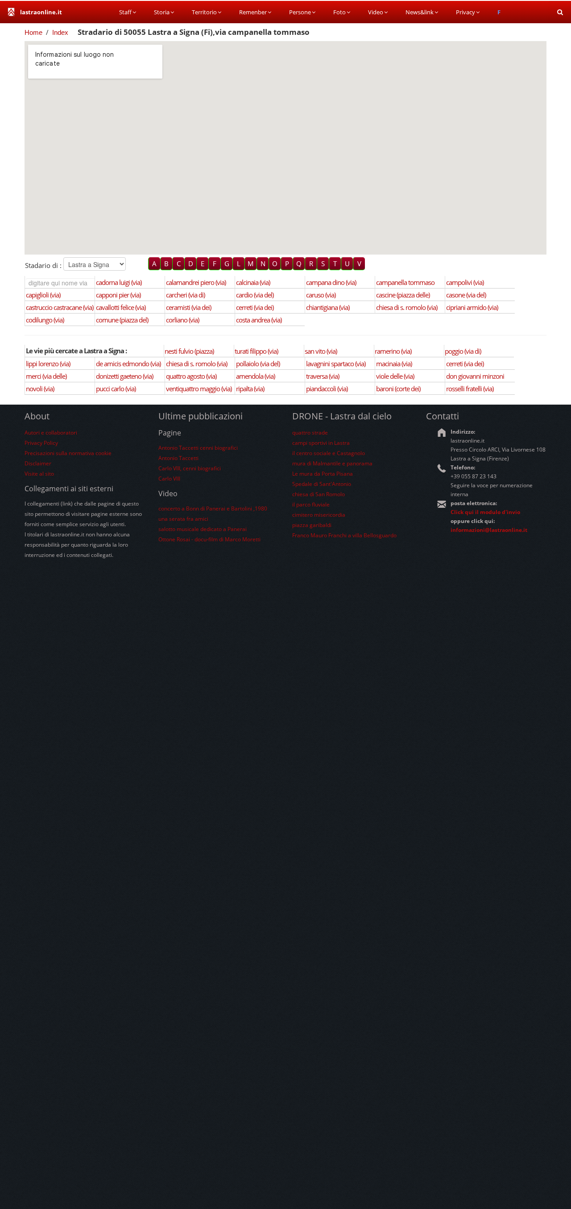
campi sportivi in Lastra (321, 443)
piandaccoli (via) (327, 388)
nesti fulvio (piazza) (189, 351)
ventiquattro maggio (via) (199, 388)
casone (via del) (466, 294)
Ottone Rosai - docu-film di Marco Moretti (209, 539)
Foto (339, 12)
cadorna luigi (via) (118, 282)
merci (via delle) (46, 376)
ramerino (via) (393, 351)
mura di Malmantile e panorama (332, 463)
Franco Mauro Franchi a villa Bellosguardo (344, 535)
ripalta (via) (250, 388)
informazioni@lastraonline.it (489, 530)
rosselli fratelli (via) (469, 388)
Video (375, 12)
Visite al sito (39, 473)
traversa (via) (322, 376)
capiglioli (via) (43, 294)
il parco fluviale (311, 504)
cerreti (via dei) (254, 307)
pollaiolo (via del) (258, 363)
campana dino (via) (331, 282)
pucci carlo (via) (116, 388)
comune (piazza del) (122, 319)
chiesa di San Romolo (318, 494)
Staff (125, 12)
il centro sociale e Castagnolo (328, 453)
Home (33, 32)
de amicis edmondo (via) (128, 363)
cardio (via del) (254, 294)
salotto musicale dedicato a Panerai (202, 529)
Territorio (204, 12)
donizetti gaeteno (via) (124, 376)
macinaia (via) (394, 363)
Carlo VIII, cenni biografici (189, 468)
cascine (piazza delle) (403, 294)
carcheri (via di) (185, 294)
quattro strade (310, 432)
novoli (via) (40, 388)
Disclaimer (38, 463)
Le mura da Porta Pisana (322, 473)
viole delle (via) (395, 376)
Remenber (253, 12)
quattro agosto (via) (191, 376)
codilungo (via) (45, 319)
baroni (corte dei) (398, 388)
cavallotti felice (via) (120, 307)
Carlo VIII (169, 478)
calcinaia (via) (253, 282)
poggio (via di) (463, 351)
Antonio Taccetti (178, 458)
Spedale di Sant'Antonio (321, 484)
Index (60, 32)
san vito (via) (321, 351)
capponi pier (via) (118, 294)
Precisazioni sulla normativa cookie (68, 453)
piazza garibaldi (311, 525)
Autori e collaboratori (51, 432)
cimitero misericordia (318, 515)
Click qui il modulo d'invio (485, 512)
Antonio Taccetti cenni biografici (198, 448)
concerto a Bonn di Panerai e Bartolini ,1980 (212, 508)
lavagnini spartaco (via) (335, 363)
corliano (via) (182, 319)
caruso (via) (320, 294)
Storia (162, 12)
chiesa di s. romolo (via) (406, 307)
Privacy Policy (41, 443)
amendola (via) (255, 376)
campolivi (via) (465, 282)
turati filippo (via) (256, 351)
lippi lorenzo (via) (48, 363)
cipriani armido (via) (472, 307)
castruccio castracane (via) (59, 307)
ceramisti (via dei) (188, 307)
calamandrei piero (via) (196, 282)
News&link (419, 12)
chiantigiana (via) (327, 307)
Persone (300, 12)
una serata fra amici (183, 519)
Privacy (465, 12)
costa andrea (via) (258, 319)
